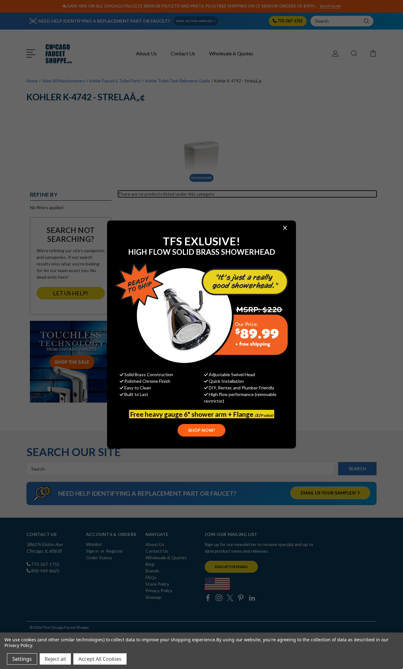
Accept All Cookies (100, 658)
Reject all (55, 658)
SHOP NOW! (201, 430)
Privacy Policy (18, 645)
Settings (22, 658)
